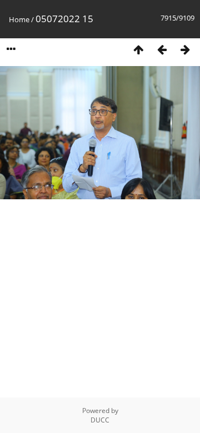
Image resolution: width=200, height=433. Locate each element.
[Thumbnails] (138, 49)
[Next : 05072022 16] (185, 49)
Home (19, 19)
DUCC (100, 420)
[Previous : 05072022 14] (161, 49)
